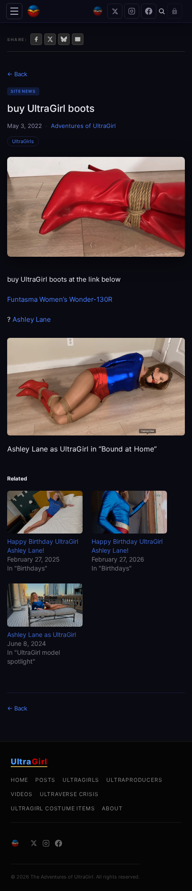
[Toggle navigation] (14, 11)
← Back (17, 74)
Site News (23, 91)
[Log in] (174, 11)
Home (19, 779)
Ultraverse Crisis (69, 794)
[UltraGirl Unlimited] (98, 11)
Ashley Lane (32, 319)
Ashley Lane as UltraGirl (41, 634)
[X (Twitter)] (114, 11)
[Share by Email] (77, 39)
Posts (45, 779)
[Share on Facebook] (36, 39)
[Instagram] (131, 11)
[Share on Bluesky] (64, 39)
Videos (22, 794)
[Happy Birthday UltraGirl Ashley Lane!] (45, 512)
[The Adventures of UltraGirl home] (57, 11)
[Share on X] (50, 39)
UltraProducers (134, 779)
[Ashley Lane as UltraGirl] (45, 605)
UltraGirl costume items (53, 808)
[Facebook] (148, 11)
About (112, 808)
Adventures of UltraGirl (83, 125)
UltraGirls (23, 141)
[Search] (161, 11)
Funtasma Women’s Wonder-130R (60, 299)
